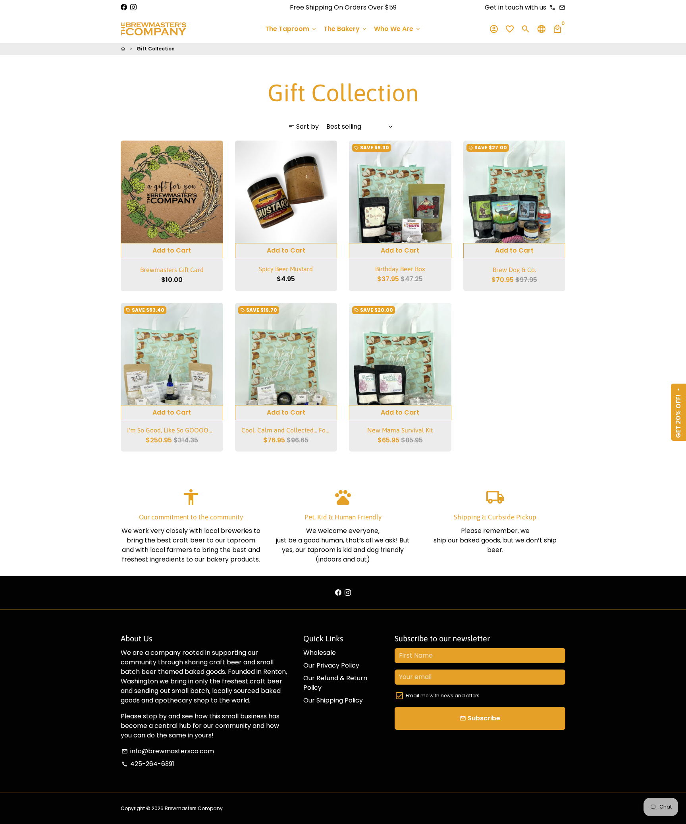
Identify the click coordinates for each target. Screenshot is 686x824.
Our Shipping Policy (333, 700)
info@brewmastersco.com (167, 751)
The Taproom (291, 28)
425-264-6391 (147, 763)
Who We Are (397, 28)
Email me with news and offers (443, 695)
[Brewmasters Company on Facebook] (124, 7)
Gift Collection (156, 48)
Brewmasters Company (194, 808)
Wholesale (319, 652)
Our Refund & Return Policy (335, 682)
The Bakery (346, 28)
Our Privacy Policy (331, 665)
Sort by (303, 126)
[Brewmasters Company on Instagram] (133, 7)
